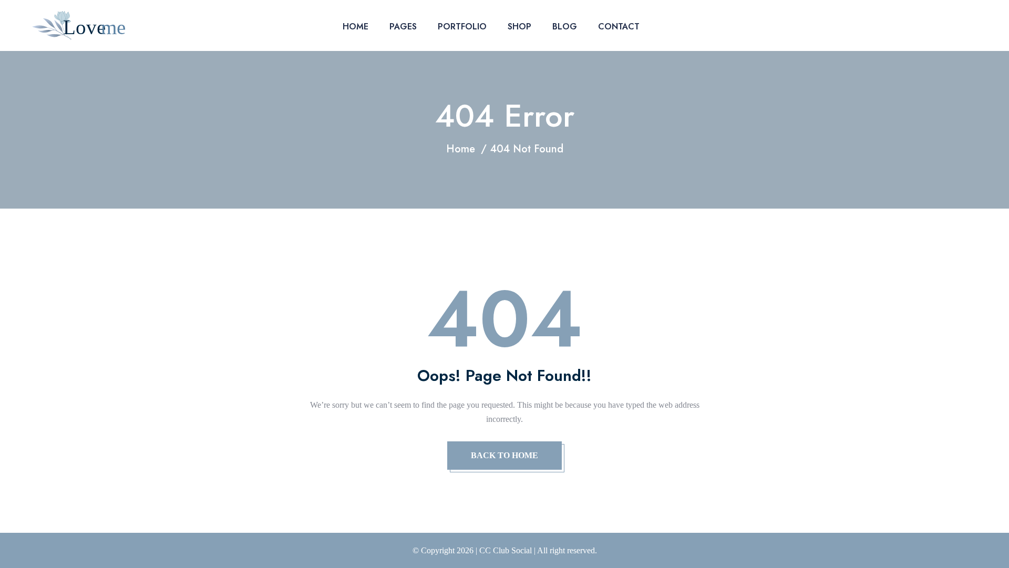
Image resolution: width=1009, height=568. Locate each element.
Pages (403, 26)
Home (355, 26)
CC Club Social (505, 550)
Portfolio (462, 26)
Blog (564, 26)
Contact (619, 26)
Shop (519, 26)
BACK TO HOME (504, 455)
